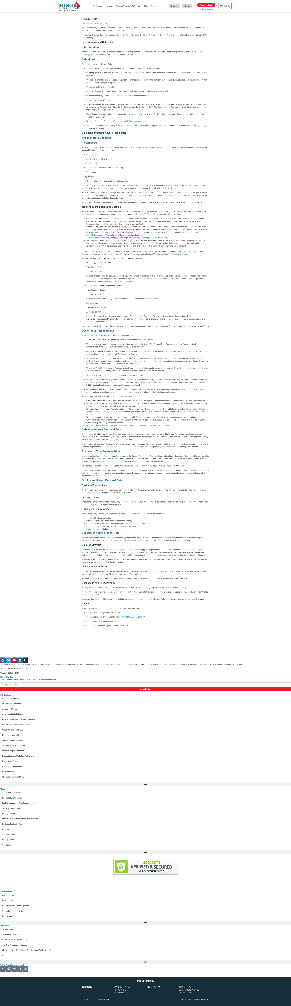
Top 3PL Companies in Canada (14, 945)
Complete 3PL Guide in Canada (15, 940)
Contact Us (6, 845)
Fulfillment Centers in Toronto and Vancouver (20, 819)
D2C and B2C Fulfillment (12, 698)
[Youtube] (14, 660)
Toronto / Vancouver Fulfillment (128, 6)
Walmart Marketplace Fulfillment (15, 740)
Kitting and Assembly (11, 735)
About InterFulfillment (11, 793)
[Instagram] (25, 660)
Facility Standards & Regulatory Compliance (20, 803)
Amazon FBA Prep (9, 709)
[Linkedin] (20, 660)
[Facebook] (3, 660)
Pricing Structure (9, 813)
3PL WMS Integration (11, 808)
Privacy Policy (8, 840)
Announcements (9, 834)
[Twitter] (8, 660)
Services (110, 6)
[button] (145, 784)
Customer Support (9, 900)
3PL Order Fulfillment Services (14, 777)
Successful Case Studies (12, 934)
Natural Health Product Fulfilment (16, 725)
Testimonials (7, 929)
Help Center (7, 916)
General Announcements (12, 911)
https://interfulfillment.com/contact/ (130, 617)
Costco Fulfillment (9, 772)
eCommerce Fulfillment (11, 704)
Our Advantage (98, 6)
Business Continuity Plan (12, 824)
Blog (4, 955)
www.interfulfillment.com (143, 121)
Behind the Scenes (149, 6)
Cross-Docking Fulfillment (12, 730)
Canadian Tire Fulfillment (12, 766)
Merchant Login (8, 895)
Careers (5, 829)
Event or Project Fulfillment (13, 751)
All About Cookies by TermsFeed (174, 254)
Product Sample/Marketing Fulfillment (18, 756)
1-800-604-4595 (206, 10)
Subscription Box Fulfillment (13, 745)
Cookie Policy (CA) (103, 999)
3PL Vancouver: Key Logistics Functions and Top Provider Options (29, 950)
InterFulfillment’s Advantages (14, 798)
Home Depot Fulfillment (12, 761)
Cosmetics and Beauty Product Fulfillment (19, 719)
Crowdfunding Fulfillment (12, 714)
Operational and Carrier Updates (15, 906)
